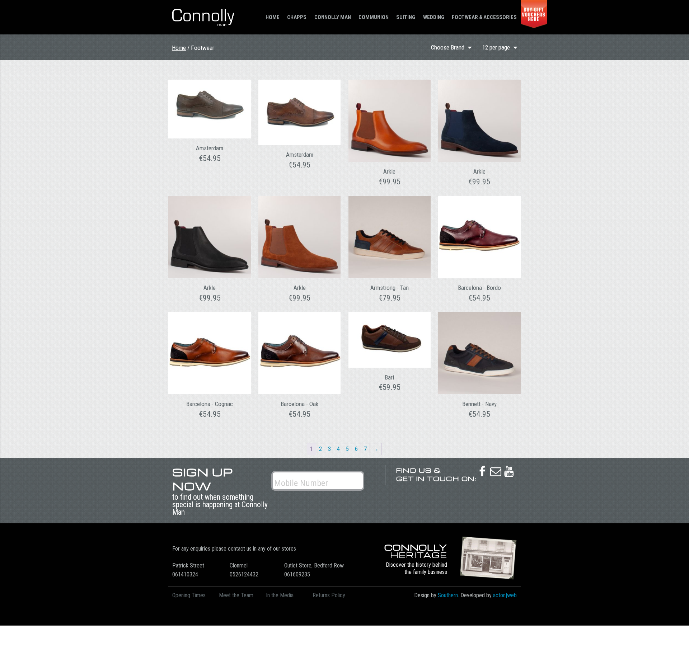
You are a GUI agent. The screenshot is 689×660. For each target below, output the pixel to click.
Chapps (296, 17)
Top (672, 643)
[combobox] (501, 47)
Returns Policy (329, 595)
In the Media (280, 595)
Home (273, 17)
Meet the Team (236, 595)
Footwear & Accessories (484, 17)
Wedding (433, 17)
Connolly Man (332, 17)
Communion (373, 17)
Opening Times (189, 595)
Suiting (405, 17)
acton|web (505, 595)
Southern (448, 595)
